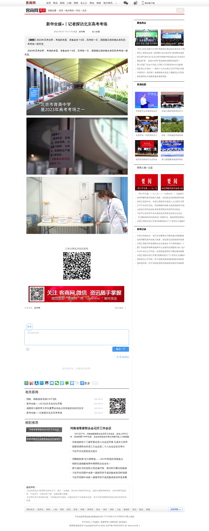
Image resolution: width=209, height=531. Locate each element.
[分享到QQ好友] (47, 383)
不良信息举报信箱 (83, 516)
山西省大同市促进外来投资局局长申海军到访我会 (158, 209)
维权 (98, 3)
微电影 (126, 509)
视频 (148, 509)
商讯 (55, 3)
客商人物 (141, 167)
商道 (76, 509)
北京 (84, 10)
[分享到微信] (57, 383)
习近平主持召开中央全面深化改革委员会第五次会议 (159, 213)
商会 (92, 3)
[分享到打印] (72, 383)
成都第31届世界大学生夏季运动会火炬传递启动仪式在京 (55, 408)
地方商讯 (108, 3)
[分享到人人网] (37, 383)
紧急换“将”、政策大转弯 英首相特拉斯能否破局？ (158, 60)
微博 (136, 3)
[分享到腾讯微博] (42, 383)
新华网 (82, 31)
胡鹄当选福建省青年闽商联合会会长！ (91, 463)
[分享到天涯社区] (62, 383)
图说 (141, 509)
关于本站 (86, 521)
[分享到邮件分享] (52, 383)
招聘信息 (114, 521)
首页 (48, 3)
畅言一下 (120, 349)
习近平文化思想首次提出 (84, 451)
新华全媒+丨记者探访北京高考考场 (44, 413)
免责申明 (104, 521)
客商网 (72, 525)
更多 (87, 383)
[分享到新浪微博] (32, 383)
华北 (78, 10)
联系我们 (123, 521)
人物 (69, 3)
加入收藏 (96, 31)
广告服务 (95, 521)
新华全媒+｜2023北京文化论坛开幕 (44, 403)
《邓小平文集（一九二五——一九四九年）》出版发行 (160, 193)
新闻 (62, 3)
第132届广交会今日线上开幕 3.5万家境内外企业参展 (160, 64)
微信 (126, 3)
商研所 (90, 509)
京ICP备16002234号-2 (116, 525)
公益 (150, 167)
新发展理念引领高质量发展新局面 (151, 76)
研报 (82, 509)
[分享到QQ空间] (26, 383)
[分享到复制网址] (77, 383)
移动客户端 (150, 2)
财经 (69, 509)
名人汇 (83, 3)
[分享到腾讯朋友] (67, 383)
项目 (105, 509)
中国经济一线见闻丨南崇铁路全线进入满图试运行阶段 (160, 72)
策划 (134, 509)
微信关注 (116, 3)
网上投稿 (130, 516)
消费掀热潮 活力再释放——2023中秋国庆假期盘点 (97, 459)
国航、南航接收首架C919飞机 (41, 399)
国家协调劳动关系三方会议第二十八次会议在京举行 (98, 446)
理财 (76, 3)
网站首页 (30, 509)
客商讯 (40, 509)
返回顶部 (175, 509)
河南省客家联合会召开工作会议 (90, 428)
